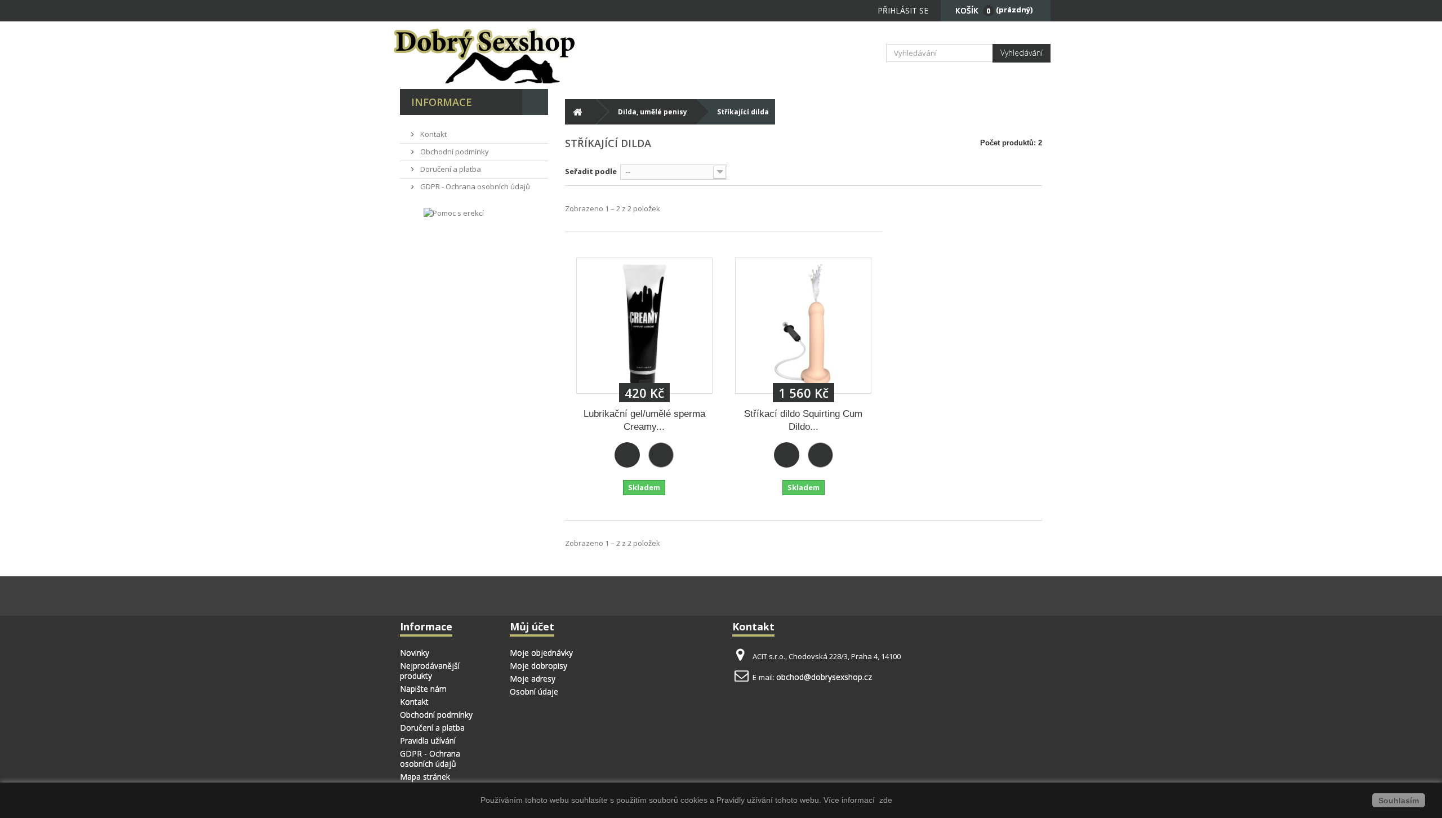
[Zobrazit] (661, 455)
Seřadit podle (591, 171)
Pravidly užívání (745, 799)
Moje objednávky (541, 652)
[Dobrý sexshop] (501, 55)
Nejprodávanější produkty (430, 670)
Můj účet (532, 626)
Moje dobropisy (538, 665)
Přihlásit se (903, 10)
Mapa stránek (425, 776)
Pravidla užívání (428, 740)
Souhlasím (1398, 800)
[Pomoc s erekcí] (454, 212)
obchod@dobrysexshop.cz (824, 677)
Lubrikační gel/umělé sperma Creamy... (644, 420)
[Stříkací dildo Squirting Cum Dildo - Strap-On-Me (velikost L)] (803, 325)
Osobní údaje (534, 691)
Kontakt (433, 134)
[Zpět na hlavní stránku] (577, 112)
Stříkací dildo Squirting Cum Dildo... (803, 420)
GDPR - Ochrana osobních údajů (474, 186)
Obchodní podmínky (454, 151)
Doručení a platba (450, 169)
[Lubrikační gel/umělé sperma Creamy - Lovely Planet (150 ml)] (644, 325)
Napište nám (423, 688)
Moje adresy (532, 678)
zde (884, 799)
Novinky (414, 652)
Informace (441, 102)
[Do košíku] (627, 455)
